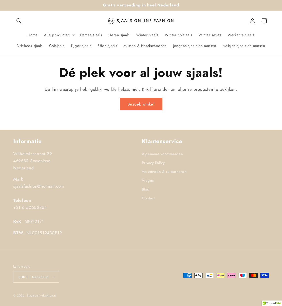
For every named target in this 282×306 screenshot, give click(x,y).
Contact (148, 198)
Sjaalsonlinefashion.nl (42, 295)
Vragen (148, 180)
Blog (146, 189)
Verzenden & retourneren (164, 171)
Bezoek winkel (141, 104)
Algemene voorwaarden (162, 154)
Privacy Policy (153, 162)
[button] (19, 21)
